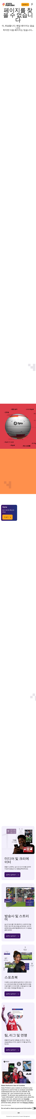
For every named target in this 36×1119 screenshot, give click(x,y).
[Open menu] (32, 4)
